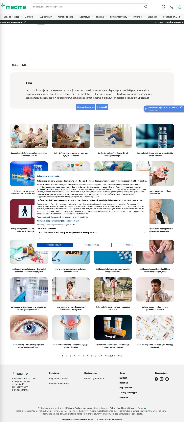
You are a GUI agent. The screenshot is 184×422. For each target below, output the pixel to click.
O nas (122, 373)
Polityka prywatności (59, 383)
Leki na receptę (11, 17)
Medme (15, 65)
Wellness (152, 17)
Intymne (137, 17)
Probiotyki (102, 107)
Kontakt (123, 378)
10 (100, 356)
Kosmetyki (84, 17)
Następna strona (113, 355)
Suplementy (46, 17)
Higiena (100, 17)
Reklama (123, 397)
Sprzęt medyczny (118, 17)
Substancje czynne (85, 107)
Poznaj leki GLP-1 (171, 17)
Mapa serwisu (126, 387)
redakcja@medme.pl (94, 378)
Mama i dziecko (65, 17)
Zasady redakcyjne (128, 392)
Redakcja (123, 382)
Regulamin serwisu (58, 378)
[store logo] (13, 6)
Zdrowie (29, 17)
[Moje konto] (180, 7)
